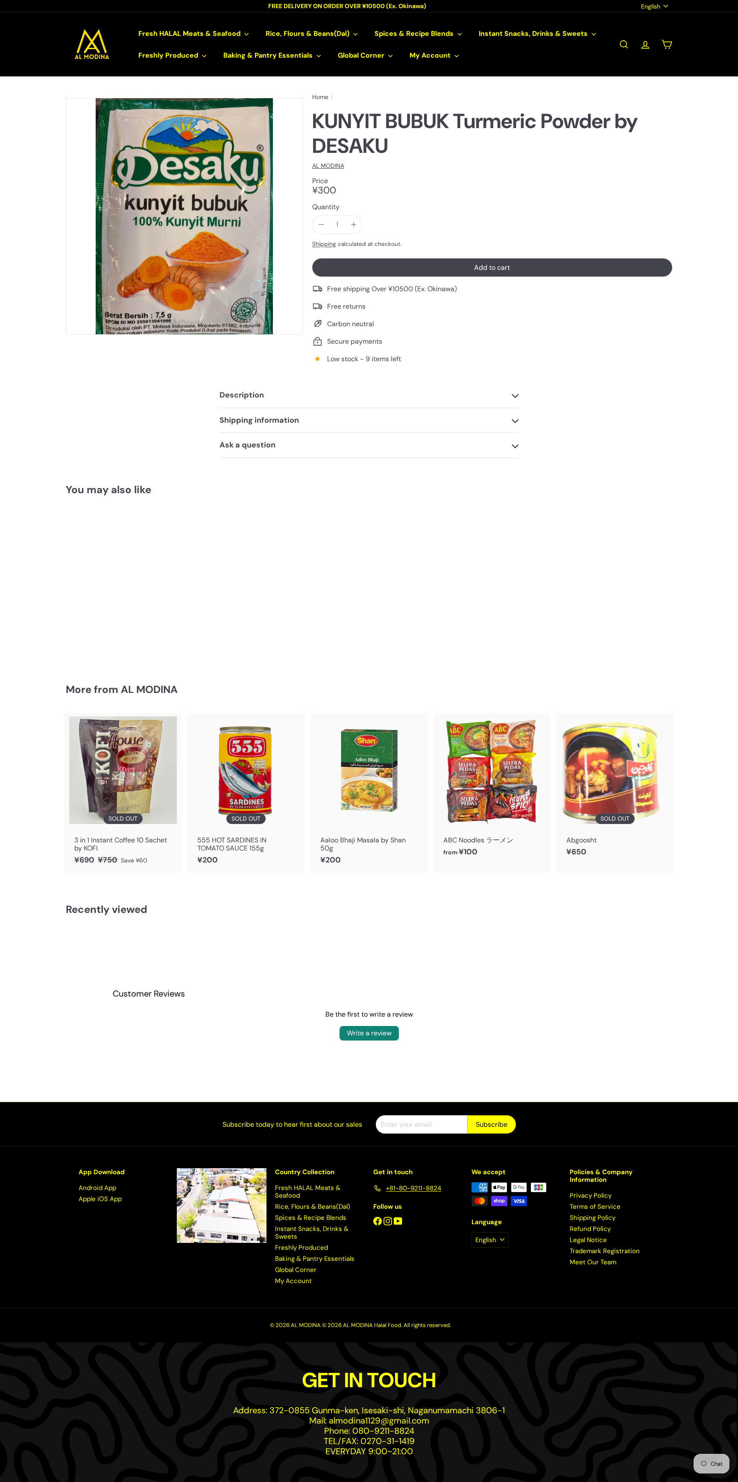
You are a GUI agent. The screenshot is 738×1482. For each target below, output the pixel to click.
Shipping (324, 244)
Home (320, 97)
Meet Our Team (593, 1262)
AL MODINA (149, 689)
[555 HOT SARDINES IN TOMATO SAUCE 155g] (246, 793)
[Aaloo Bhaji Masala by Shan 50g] (369, 793)
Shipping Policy (592, 1217)
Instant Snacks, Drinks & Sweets (534, 33)
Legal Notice (588, 1240)
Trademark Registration (605, 1251)
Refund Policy (590, 1229)
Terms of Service (595, 1206)
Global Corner (362, 55)
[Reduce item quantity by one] (321, 224)
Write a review (369, 1033)
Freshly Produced (169, 55)
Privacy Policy (591, 1195)
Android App (97, 1188)
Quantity (326, 207)
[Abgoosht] (615, 789)
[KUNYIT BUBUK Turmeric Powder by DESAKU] (113, 583)
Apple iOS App (100, 1199)
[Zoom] (184, 216)
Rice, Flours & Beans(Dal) (308, 33)
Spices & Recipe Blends (415, 33)
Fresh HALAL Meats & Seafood (190, 33)
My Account (431, 55)
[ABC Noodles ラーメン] (492, 789)
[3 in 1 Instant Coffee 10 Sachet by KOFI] (123, 793)
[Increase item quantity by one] (353, 224)
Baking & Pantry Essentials (268, 55)
